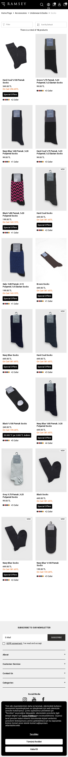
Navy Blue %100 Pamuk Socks (48, 564)
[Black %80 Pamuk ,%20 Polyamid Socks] (17, 189)
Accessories (21, 13)
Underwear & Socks (39, 13)
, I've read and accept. (24, 643)
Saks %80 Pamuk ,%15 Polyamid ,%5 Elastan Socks (16, 285)
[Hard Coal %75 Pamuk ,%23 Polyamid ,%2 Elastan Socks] (51, 127)
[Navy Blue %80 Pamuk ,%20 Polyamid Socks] (17, 127)
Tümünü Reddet (34, 742)
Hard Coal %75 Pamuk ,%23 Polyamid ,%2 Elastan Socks (50, 152)
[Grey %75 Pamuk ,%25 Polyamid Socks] (17, 470)
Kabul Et (34, 749)
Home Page (6, 13)
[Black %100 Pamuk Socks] (17, 399)
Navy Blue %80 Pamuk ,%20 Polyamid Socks (15, 152)
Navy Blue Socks (11, 355)
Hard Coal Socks (44, 213)
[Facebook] (43, 699)
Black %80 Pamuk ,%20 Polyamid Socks (13, 214)
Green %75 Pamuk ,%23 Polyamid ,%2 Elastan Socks (50, 81)
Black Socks (42, 494)
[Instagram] (24, 699)
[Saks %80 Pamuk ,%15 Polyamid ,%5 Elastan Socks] (17, 260)
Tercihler (34, 734)
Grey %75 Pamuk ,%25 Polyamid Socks (13, 495)
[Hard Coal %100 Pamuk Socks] (17, 56)
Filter (8, 24)
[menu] (3, 4)
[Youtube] (34, 699)
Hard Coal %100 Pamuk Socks (13, 81)
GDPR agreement (14, 643)
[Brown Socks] (51, 260)
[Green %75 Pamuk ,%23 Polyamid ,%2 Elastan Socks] (51, 56)
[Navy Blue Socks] (17, 331)
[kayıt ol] (59, 4)
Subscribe (56, 637)
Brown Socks (43, 284)
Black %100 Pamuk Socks (15, 423)
